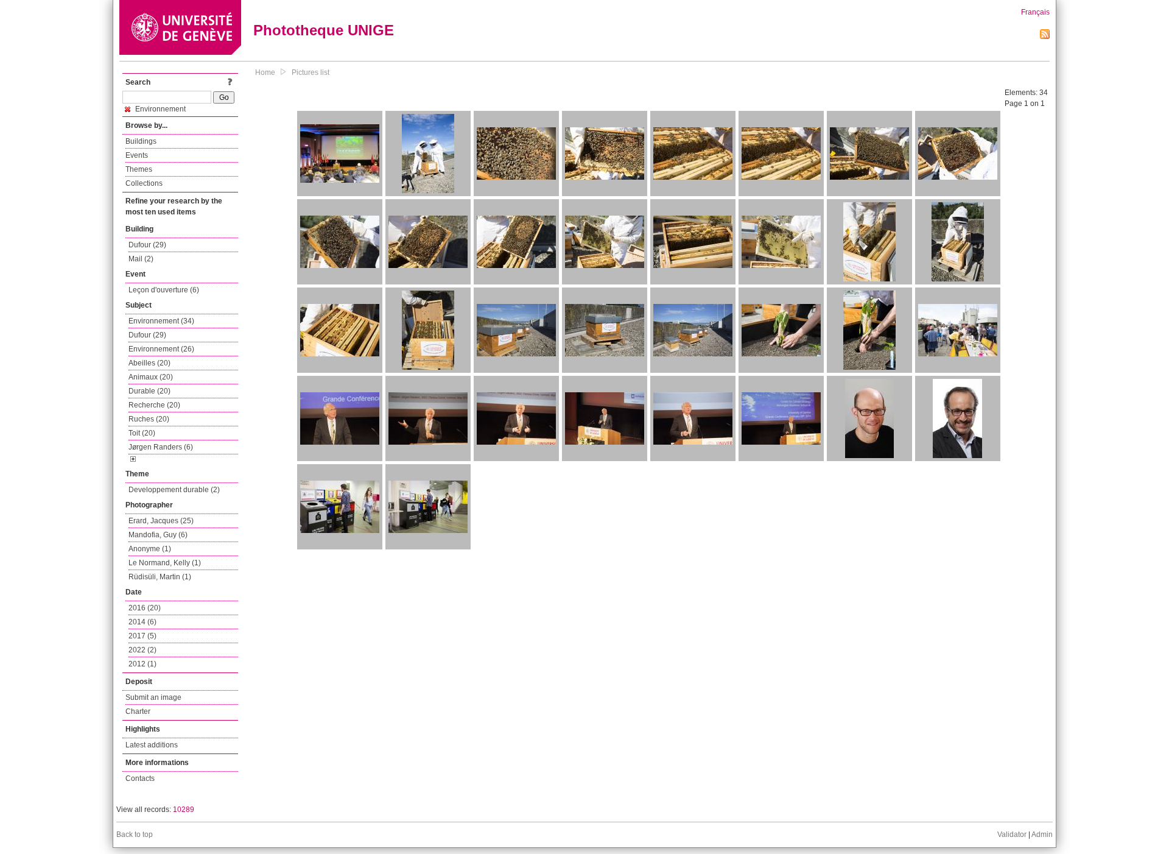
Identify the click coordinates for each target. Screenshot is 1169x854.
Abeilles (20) (149, 363)
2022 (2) (142, 650)
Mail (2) (140, 259)
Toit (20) (141, 433)
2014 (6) (142, 622)
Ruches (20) (148, 419)
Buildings (140, 141)
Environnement (159, 109)
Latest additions (151, 745)
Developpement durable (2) (174, 489)
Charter (137, 711)
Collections (144, 183)
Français (1035, 12)
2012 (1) (142, 664)
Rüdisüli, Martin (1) (159, 577)
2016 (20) (144, 608)
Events (136, 155)
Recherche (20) (154, 405)
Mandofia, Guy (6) (158, 535)
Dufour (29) (147, 245)
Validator (1012, 834)
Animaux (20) (150, 377)
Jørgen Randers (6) (160, 447)
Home (265, 72)
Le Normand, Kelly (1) (164, 563)
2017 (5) (142, 636)
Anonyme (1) (149, 549)
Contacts (140, 778)
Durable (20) (149, 391)
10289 (183, 809)
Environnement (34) (161, 321)
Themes (138, 169)
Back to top (134, 834)
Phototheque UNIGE (323, 30)
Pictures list (310, 72)
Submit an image (153, 697)
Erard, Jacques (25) (161, 521)
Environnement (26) (161, 349)
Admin (1042, 834)
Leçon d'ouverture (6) (163, 290)
